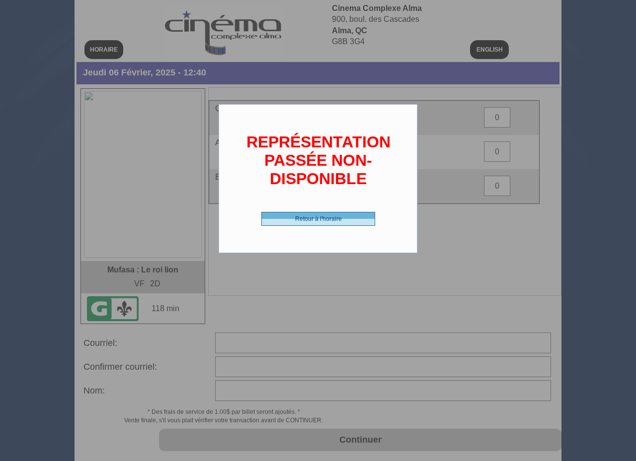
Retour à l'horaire (318, 218)
